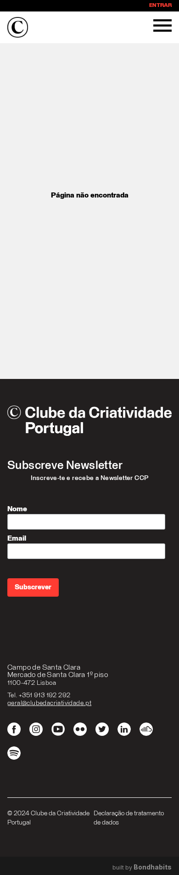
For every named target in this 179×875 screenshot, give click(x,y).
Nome (17, 509)
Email (16, 538)
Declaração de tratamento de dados (129, 818)
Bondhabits (153, 867)
